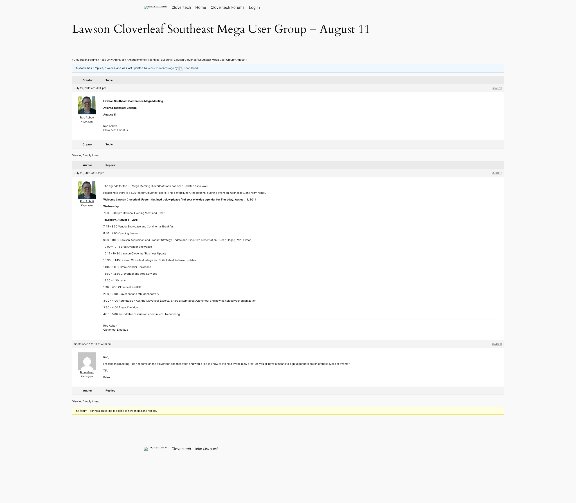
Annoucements (136, 59)
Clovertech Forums (85, 59)
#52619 (497, 88)
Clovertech (181, 7)
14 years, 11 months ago (159, 68)
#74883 (497, 344)
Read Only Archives (112, 59)
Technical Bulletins (160, 59)
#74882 (497, 173)
